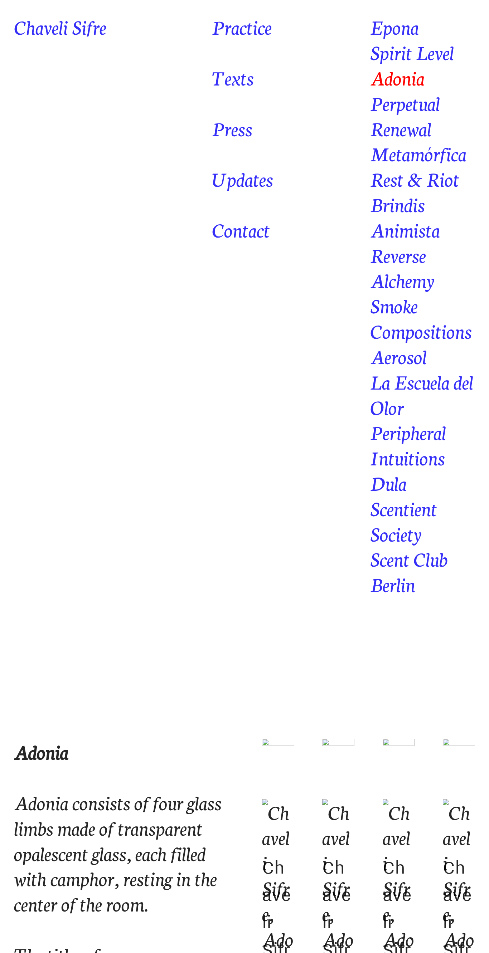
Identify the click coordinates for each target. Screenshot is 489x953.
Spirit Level (412, 51)
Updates (242, 178)
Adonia (397, 77)
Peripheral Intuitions (408, 444)
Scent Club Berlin (408, 571)
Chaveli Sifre (60, 26)
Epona (394, 26)
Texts (233, 77)
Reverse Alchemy (402, 267)
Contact (241, 229)
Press (232, 127)
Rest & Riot (414, 178)
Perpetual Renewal (405, 115)
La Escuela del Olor (421, 394)
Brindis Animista (405, 216)
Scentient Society (403, 520)
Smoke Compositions (421, 318)
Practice (242, 26)
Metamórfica (418, 153)
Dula (388, 482)
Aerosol (398, 355)
